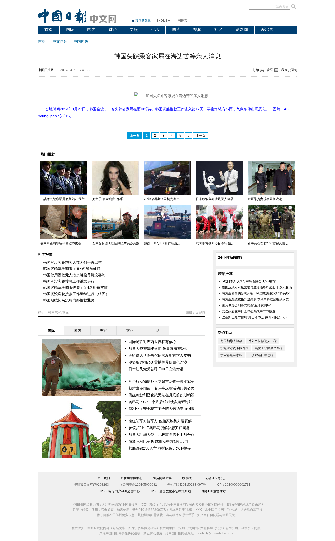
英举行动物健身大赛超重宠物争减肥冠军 (161, 381)
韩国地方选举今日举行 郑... (214, 243)
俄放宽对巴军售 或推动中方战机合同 (158, 441)
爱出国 (267, 29)
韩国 (51, 313)
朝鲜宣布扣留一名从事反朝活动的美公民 (161, 388)
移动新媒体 (143, 21)
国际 (70, 29)
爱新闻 (242, 29)
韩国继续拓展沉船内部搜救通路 (68, 300)
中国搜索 (181, 21)
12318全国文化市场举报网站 (170, 491)
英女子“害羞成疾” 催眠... (109, 199)
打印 (256, 70)
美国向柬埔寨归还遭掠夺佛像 (60, 243)
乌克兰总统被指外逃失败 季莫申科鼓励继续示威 (255, 299)
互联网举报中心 (131, 478)
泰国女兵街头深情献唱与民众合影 (115, 243)
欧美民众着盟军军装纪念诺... (268, 243)
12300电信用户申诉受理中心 (119, 491)
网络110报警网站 (213, 491)
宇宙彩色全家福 (231, 355)
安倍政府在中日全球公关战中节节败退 (248, 311)
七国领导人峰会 (231, 341)
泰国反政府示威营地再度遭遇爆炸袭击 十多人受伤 (257, 287)
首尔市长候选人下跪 (262, 341)
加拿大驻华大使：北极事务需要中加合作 (161, 434)
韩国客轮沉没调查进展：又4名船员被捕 (75, 287)
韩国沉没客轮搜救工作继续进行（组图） (76, 294)
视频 (197, 29)
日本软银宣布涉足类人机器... (216, 199)
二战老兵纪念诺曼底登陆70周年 (62, 199)
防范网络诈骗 (162, 478)
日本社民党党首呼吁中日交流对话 (156, 369)
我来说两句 (289, 70)
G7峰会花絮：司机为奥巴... (163, 199)
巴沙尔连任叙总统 (260, 355)
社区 (218, 29)
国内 (91, 29)
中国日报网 (46, 70)
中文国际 (60, 42)
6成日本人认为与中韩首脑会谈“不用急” (249, 281)
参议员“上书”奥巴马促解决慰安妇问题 (159, 428)
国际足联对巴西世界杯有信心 (152, 342)
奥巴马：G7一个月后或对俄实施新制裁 (160, 402)
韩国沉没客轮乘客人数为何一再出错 (72, 262)
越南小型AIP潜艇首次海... (162, 243)
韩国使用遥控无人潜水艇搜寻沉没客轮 (74, 275)
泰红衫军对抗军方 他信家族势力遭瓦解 (160, 421)
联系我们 (188, 478)
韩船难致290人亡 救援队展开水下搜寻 (160, 448)
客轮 (58, 313)
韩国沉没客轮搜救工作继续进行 (68, 281)
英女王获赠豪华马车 (269, 348)
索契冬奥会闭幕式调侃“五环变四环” (246, 305)
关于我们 (103, 478)
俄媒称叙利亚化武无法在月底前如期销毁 (161, 395)
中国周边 (81, 42)
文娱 (134, 29)
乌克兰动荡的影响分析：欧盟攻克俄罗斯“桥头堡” (256, 293)
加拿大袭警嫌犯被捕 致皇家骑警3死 (158, 349)
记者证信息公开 (216, 478)
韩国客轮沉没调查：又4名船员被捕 (71, 269)
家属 (65, 313)
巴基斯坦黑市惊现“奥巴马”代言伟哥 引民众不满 (255, 317)
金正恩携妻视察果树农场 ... (266, 199)
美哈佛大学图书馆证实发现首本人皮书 (160, 355)
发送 (270, 70)
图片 (176, 29)
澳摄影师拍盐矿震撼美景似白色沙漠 (158, 362)
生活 (155, 29)
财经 (112, 29)
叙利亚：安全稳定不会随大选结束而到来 (161, 409)
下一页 (200, 135)
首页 (48, 29)
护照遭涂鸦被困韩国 (234, 348)
